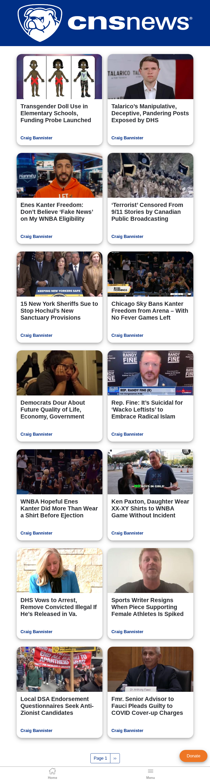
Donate (193, 756)
